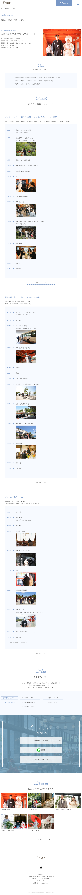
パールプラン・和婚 (27, 698)
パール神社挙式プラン (50, 702)
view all (40, 839)
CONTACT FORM (41, 740)
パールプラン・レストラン (51, 698)
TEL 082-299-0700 (41, 760)
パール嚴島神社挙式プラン (29, 702)
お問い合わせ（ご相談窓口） (41, 883)
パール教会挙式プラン (27, 706)
